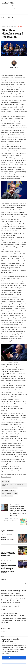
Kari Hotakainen (6, 493)
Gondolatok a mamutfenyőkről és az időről (12, 485)
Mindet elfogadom (14, 657)
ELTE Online (8, 2)
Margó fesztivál (6, 496)
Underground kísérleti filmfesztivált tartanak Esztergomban (8, 553)
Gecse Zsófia (14, 67)
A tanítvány (5, 481)
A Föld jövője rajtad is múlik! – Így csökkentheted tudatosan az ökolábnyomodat (10, 608)
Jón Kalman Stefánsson (8, 490)
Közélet (3, 631)
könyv (15, 493)
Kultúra (19, 26)
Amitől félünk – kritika (7, 539)
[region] (14, 651)
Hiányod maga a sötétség (9, 488)
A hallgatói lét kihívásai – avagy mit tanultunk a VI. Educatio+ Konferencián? (12, 594)
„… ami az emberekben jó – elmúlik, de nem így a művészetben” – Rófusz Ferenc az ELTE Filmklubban (13, 620)
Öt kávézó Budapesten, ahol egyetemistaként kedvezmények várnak (12, 614)
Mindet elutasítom (14, 662)
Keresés (3, 579)
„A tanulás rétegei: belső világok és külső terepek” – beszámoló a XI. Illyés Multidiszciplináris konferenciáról (13, 600)
